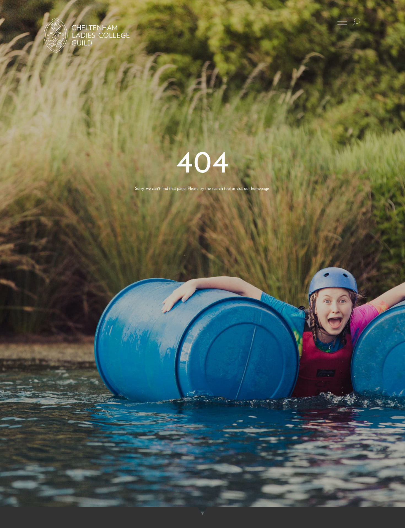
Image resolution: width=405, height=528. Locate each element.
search (217, 188)
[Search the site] (356, 21)
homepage (260, 188)
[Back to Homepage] (86, 35)
